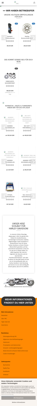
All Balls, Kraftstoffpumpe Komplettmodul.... (10, 195)
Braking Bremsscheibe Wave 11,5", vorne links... (27, 37)
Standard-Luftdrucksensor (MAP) (10, 37)
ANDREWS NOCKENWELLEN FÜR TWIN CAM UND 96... (9, 161)
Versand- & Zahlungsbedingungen (12, 348)
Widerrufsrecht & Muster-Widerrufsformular (15, 351)
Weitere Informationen (18, 402)
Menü (2, 2)
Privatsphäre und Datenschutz (11, 345)
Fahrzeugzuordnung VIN (9, 336)
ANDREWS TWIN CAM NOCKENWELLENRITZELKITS (28, 161)
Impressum (6, 342)
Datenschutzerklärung (7, 394)
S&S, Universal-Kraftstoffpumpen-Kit (27, 195)
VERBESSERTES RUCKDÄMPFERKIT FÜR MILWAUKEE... (10, 82)
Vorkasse (5, 374)
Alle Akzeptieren (18, 398)
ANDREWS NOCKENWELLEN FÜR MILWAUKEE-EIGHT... (10, 126)
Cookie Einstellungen (9, 353)
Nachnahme (6, 365)
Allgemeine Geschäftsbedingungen (13, 339)
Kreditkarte (6, 371)
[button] (4, 37)
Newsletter (4, 315)
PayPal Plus (6, 368)
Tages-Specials (5, 322)
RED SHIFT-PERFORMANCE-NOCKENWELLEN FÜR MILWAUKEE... (27, 126)
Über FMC (4, 318)
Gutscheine (4, 325)
